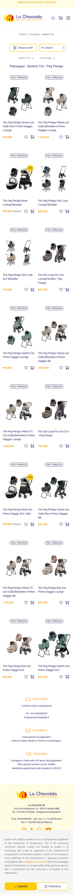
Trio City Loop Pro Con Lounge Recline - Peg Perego (51, 278)
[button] (68, 18)
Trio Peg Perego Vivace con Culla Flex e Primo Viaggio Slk (53, 513)
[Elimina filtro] (33, 58)
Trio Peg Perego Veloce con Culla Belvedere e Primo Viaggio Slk (53, 357)
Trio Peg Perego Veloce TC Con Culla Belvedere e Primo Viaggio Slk (19, 591)
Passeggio (34, 34)
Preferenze (54, 886)
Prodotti (23, 34)
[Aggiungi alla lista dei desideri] (26, 136)
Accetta (22, 886)
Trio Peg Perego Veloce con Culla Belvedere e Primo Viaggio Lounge (53, 126)
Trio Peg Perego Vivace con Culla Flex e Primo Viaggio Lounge (18, 126)
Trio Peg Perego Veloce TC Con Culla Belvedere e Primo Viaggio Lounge (19, 435)
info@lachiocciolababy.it (36, 717)
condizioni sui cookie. (35, 861)
